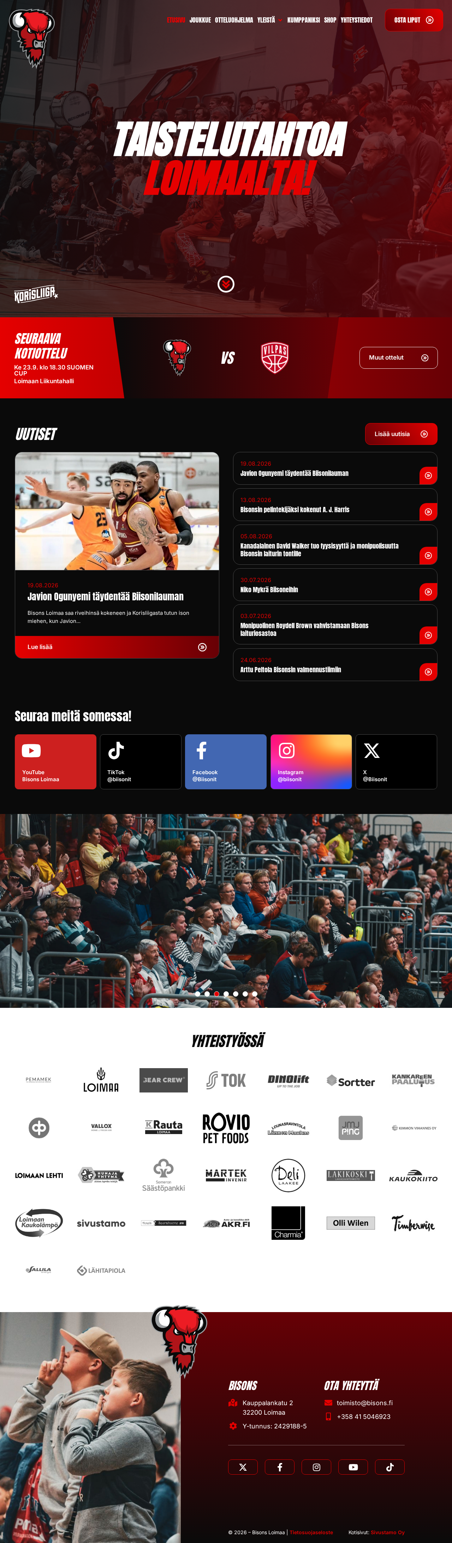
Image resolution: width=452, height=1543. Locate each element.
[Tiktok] (390, 1467)
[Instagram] (316, 1467)
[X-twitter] (243, 1467)
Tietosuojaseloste (311, 1532)
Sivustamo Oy (388, 1532)
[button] (197, 994)
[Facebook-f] (280, 1467)
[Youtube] (353, 1467)
